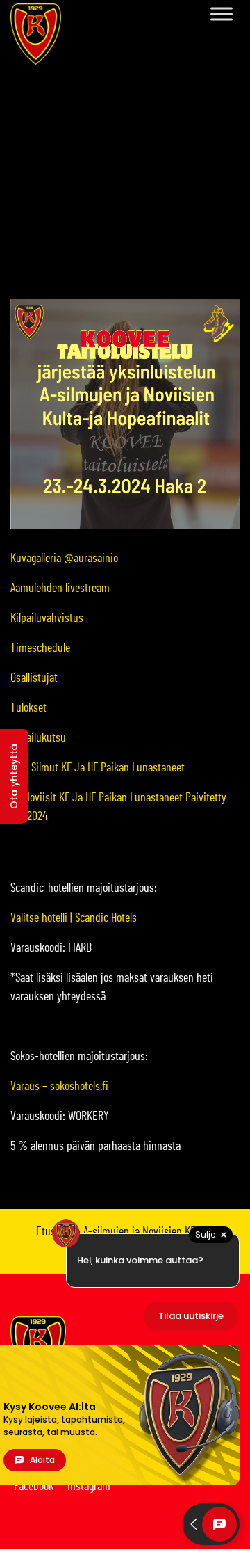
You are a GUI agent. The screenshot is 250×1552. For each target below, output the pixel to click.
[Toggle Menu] (221, 13)
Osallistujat (34, 678)
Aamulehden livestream (60, 588)
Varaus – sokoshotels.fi (59, 1086)
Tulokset (28, 708)
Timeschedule (40, 648)
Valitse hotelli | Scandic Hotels (73, 918)
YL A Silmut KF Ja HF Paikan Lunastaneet (97, 768)
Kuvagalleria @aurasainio (64, 558)
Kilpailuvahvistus (46, 618)
